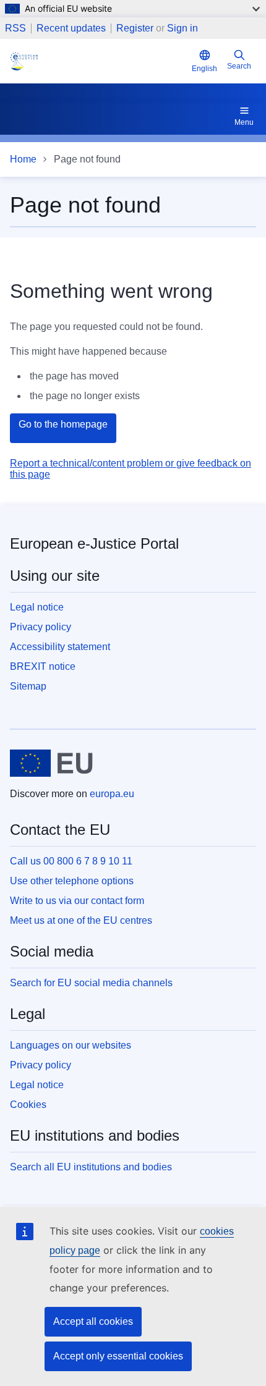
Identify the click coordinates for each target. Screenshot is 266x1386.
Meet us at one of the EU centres (81, 920)
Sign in (182, 28)
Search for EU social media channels (91, 983)
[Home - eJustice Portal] (98, 61)
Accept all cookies (93, 1321)
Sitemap (28, 686)
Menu (244, 122)
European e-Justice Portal (94, 543)
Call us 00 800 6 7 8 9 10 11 (71, 861)
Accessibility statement (60, 646)
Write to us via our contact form (77, 900)
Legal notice (37, 607)
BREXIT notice (42, 666)
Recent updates (71, 28)
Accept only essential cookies (118, 1356)
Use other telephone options (72, 881)
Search (239, 66)
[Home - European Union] (51, 763)
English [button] (204, 68)
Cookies (28, 1104)
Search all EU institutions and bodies (91, 1167)
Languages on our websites (70, 1045)
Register (134, 28)
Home (23, 159)
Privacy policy (40, 627)
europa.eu (112, 793)
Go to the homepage (63, 424)
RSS (15, 28)
